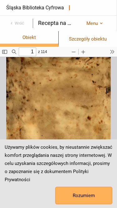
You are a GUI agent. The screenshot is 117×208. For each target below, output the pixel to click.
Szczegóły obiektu (88, 39)
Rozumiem (84, 195)
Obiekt (29, 37)
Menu (92, 23)
